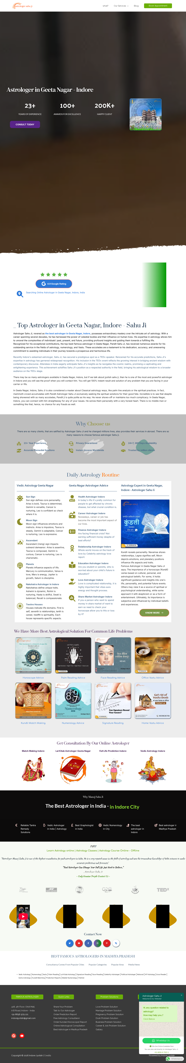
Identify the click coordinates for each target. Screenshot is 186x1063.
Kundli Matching (38, 978)
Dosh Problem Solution (107, 1018)
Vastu (45, 975)
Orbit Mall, (30, 1007)
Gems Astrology (25, 978)
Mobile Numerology (69, 978)
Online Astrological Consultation (69, 1025)
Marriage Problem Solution (108, 1010)
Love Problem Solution (107, 1007)
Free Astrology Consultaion (67, 1018)
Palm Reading (53, 975)
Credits (47, 1055)
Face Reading (97, 975)
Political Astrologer (128, 975)
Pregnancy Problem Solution (110, 1014)
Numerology (36, 975)
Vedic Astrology (25, 975)
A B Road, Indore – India (23, 1010)
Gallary (99, 1029)
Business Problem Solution (108, 1022)
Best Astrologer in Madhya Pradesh (70, 1029)
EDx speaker (107, 357)
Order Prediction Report (65, 1014)
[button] (158, 5)
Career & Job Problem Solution (111, 1025)
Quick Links (63, 997)
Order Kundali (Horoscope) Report (70, 1022)
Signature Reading (84, 975)
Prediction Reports (53, 978)
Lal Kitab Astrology (67, 975)
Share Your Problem (63, 1007)
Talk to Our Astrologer (64, 1010)
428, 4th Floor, (18, 1007)
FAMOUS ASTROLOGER (27, 997)
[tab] (65, 965)
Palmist (81, 978)
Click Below (149, 1019)
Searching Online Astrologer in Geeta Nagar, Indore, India (55, 292)
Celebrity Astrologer (112, 975)
